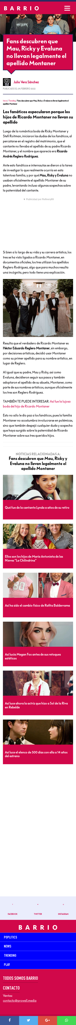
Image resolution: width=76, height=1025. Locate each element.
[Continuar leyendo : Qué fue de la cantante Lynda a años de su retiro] (38, 487)
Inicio (5, 101)
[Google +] (47, 1020)
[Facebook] (9, 1020)
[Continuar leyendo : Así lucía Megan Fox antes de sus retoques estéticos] (38, 634)
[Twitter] (28, 1020)
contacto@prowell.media (19, 1000)
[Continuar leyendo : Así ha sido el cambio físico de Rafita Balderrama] (38, 585)
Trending (12, 101)
